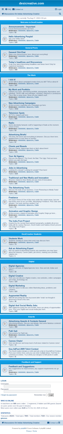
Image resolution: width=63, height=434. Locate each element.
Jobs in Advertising (18, 168)
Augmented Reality (18, 295)
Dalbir (37, 31)
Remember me (40, 395)
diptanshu (30, 31)
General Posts (31, 48)
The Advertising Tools (19, 188)
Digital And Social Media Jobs (23, 305)
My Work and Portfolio (19, 89)
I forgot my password (9, 395)
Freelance (13, 197)
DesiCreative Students (31, 234)
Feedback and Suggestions (21, 366)
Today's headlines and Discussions (25, 62)
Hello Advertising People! (21, 36)
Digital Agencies (16, 266)
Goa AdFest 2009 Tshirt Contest (23, 349)
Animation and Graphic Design (23, 211)
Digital (31, 262)
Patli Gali (13, 331)
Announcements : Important (22, 27)
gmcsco (4, 418)
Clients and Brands (18, 146)
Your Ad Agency (16, 156)
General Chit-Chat (17, 52)
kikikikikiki (22, 31)
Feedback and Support (31, 362)
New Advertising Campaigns (22, 103)
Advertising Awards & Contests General (27, 321)
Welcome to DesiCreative (31, 22)
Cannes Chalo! (15, 341)
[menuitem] (8, 9)
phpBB (23, 428)
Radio (11, 123)
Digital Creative (16, 276)
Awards (31, 317)
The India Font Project (19, 221)
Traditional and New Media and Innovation (29, 178)
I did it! (12, 80)
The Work (31, 75)
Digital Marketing (17, 286)
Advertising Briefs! (17, 134)
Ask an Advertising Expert (21, 248)
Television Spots (16, 113)
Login (3, 381)
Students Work (16, 238)
